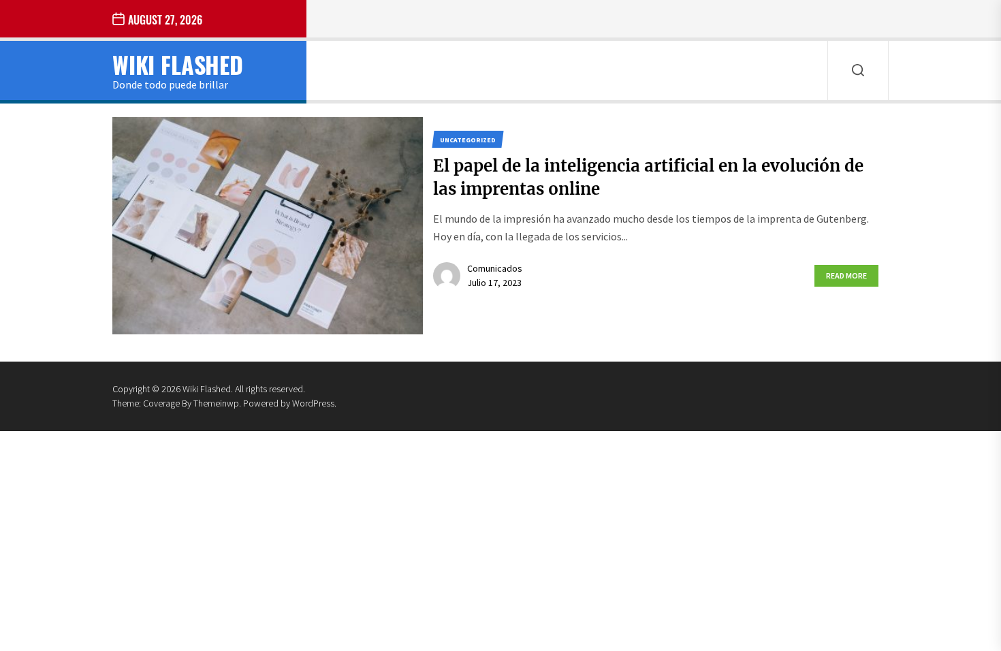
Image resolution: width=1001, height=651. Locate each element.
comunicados (494, 268)
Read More (846, 275)
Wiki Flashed (177, 64)
